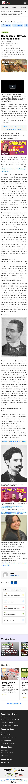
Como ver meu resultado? (8, 722)
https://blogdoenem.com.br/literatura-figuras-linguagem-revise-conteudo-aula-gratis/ (13, 512)
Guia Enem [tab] (5, 7)
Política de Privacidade (7, 753)
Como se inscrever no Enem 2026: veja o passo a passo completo (10, 683)
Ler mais (4, 694)
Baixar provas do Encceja (7, 743)
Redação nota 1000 (6, 735)
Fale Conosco (4, 755)
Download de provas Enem (8, 737)
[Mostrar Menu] (25, 2)
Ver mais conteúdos (14, 703)
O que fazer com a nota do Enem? (10, 725)
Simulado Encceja (6, 740)
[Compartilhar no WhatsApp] (15, 582)
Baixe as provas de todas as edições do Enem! (14, 443)
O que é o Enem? (5, 717)
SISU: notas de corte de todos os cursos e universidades (14, 128)
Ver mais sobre (14, 575)
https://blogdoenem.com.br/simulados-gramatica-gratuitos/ (11, 507)
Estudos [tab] (14, 7)
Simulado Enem (5, 732)
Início (2, 11)
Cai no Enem (15, 13)
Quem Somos (4, 750)
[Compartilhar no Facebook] (12, 582)
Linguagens (22, 13)
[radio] (7, 45)
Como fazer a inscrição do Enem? (10, 719)
